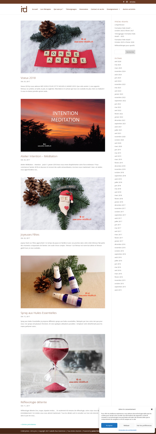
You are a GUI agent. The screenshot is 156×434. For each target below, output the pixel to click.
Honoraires (83, 9)
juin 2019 (118, 150)
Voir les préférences (144, 425)
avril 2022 (118, 110)
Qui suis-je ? (58, 9)
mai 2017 (118, 228)
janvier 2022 (119, 117)
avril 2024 (118, 81)
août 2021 (118, 127)
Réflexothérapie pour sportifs (125, 45)
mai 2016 (118, 267)
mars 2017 (118, 235)
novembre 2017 (120, 208)
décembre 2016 (120, 244)
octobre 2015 (119, 284)
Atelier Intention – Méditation (39, 156)
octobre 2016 (119, 251)
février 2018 (119, 199)
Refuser (126, 425)
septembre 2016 (120, 254)
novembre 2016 (120, 248)
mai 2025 (118, 65)
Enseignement (112, 9)
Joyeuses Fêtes (30, 234)
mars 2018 (118, 195)
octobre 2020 (119, 140)
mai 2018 (118, 189)
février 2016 (119, 277)
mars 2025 (118, 68)
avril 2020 (118, 143)
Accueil (35, 9)
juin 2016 (118, 264)
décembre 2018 (120, 166)
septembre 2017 (120, 215)
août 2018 (118, 179)
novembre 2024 (120, 71)
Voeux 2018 (28, 78)
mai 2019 (118, 153)
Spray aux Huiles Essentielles (39, 313)
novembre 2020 (120, 137)
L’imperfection (119, 25)
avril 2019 (118, 156)
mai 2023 (118, 88)
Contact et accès (97, 9)
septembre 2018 (120, 176)
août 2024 (118, 75)
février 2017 (119, 238)
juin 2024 (118, 78)
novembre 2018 (120, 169)
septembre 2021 (120, 124)
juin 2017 (118, 225)
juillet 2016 (118, 261)
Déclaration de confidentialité (127, 430)
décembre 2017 (120, 205)
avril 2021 (118, 133)
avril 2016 (118, 270)
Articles (132, 2)
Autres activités (129, 9)
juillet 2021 (118, 130)
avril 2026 (118, 61)
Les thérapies (45, 9)
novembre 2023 (120, 84)
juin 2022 (118, 104)
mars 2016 (118, 274)
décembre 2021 (120, 120)
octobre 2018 (119, 172)
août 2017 (118, 218)
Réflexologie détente (34, 402)
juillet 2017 (118, 221)
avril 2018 (118, 192)
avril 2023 (118, 91)
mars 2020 (118, 146)
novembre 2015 (120, 280)
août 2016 (118, 257)
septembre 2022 (120, 101)
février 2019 (119, 163)
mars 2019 (118, 159)
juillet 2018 (118, 182)
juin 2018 (118, 186)
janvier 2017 (119, 241)
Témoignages (71, 9)
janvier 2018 (119, 202)
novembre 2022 (120, 97)
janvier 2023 (119, 94)
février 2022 (119, 114)
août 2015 (118, 290)
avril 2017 (118, 231)
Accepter (109, 425)
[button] (152, 409)
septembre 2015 (120, 287)
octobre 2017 (119, 212)
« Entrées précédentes (28, 424)
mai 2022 (118, 107)
